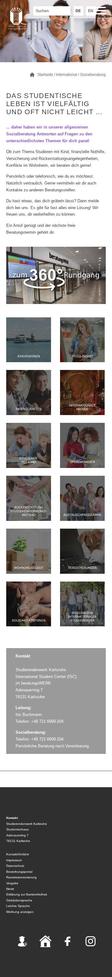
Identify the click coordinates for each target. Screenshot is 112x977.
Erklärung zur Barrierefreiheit (26, 894)
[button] (99, 12)
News (10, 889)
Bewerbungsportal (19, 871)
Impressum (14, 860)
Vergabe (12, 883)
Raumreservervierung (21, 877)
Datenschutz (15, 865)
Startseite (45, 74)
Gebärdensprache (19, 900)
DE (78, 11)
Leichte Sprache (18, 906)
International (66, 74)
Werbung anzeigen (20, 912)
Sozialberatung (93, 74)
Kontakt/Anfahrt (17, 854)
